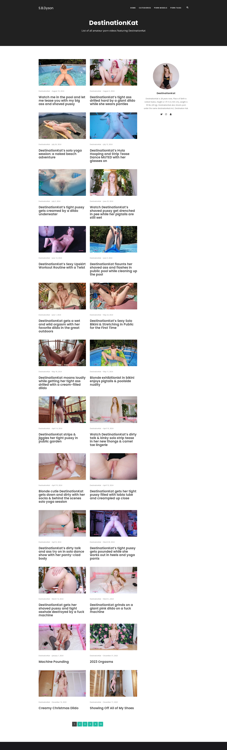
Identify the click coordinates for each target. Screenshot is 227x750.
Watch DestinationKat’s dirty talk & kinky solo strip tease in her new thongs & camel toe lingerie (113, 439)
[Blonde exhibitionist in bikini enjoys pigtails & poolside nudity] (113, 353)
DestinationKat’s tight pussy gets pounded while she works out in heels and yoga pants (113, 553)
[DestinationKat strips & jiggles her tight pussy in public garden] (62, 409)
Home (133, 8)
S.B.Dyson (46, 8)
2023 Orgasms (101, 662)
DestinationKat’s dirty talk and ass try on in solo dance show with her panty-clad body (61, 553)
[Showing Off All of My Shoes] (113, 683)
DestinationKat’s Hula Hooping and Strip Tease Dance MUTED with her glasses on (109, 155)
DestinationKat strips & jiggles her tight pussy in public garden (58, 437)
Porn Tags (175, 8)
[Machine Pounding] (62, 637)
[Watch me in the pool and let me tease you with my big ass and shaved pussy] (62, 72)
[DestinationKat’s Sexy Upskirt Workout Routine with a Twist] (62, 239)
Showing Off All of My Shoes (112, 708)
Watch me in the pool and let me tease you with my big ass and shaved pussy (62, 100)
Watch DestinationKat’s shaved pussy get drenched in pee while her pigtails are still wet (112, 212)
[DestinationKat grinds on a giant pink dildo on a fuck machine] (113, 580)
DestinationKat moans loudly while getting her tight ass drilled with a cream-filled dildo (62, 382)
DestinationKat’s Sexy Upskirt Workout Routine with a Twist (62, 266)
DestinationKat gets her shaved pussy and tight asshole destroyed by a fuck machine (61, 610)
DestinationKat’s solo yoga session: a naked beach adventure (60, 154)
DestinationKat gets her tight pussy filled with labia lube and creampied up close (113, 494)
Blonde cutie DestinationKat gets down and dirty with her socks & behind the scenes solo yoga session (62, 496)
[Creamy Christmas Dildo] (62, 683)
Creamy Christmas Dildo (58, 708)
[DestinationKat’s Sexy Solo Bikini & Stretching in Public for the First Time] (113, 296)
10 (101, 724)
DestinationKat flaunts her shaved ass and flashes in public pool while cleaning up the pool (113, 269)
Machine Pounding (54, 662)
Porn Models (160, 8)
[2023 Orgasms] (113, 637)
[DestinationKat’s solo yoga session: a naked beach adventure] (62, 125)
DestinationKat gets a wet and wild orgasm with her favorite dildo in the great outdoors (59, 326)
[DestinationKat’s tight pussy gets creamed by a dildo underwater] (62, 182)
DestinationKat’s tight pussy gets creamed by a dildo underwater (61, 210)
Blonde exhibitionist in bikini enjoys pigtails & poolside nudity (112, 381)
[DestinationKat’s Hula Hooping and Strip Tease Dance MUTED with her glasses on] (113, 125)
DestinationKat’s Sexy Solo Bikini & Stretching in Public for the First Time (112, 324)
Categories (145, 8)
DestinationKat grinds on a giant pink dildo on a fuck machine (111, 608)
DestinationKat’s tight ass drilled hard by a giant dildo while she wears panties (112, 100)
